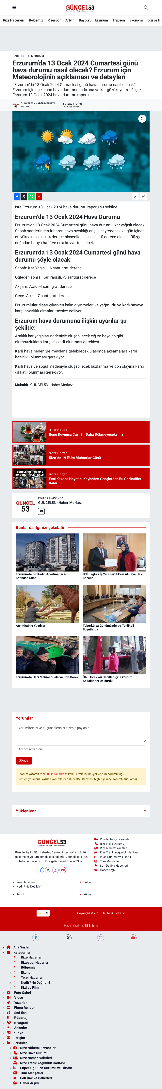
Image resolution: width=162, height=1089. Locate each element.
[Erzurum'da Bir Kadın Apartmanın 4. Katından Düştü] (47, 552)
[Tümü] (144, 811)
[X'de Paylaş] (24, 196)
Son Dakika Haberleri (114, 865)
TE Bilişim (91, 925)
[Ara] (146, 7)
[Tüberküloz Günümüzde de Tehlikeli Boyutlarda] (114, 604)
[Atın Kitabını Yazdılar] (47, 604)
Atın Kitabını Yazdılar (30, 625)
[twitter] (68, 937)
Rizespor (54, 20)
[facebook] (35, 937)
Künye (87, 894)
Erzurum (101, 20)
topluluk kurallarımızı (54, 774)
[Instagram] (55, 870)
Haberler (19, 55)
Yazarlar (20, 1003)
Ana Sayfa (21, 947)
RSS (45, 913)
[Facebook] (41, 870)
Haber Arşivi (108, 870)
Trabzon (119, 20)
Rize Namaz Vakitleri (113, 848)
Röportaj (20, 1018)
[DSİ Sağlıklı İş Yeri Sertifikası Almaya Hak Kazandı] (114, 552)
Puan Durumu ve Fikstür (115, 857)
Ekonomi (136, 20)
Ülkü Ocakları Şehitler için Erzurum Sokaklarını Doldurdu (107, 679)
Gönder (24, 760)
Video (18, 997)
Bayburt (84, 20)
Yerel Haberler (31, 977)
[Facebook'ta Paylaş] (17, 196)
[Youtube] (62, 870)
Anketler (20, 1028)
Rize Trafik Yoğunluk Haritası (119, 852)
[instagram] (100, 937)
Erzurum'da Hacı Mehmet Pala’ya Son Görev (47, 677)
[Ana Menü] (14, 7)
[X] (48, 870)
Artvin (69, 20)
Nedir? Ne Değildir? (29, 886)
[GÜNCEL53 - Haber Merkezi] (25, 505)
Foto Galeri (22, 993)
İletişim (21, 894)
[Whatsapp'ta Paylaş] (31, 196)
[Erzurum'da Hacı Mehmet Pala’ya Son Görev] (47, 655)
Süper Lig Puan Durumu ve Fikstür (46, 1068)
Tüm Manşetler (110, 861)
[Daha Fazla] (39, 196)
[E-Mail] (41, 511)
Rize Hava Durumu (112, 844)
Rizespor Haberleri (34, 962)
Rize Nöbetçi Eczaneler (115, 839)
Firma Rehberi (24, 1008)
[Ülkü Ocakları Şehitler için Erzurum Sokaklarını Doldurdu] (114, 655)
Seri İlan (20, 1013)
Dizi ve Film (29, 987)
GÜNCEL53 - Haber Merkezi (60, 503)
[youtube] (133, 937)
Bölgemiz (36, 20)
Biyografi (20, 1023)
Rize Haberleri (13, 20)
